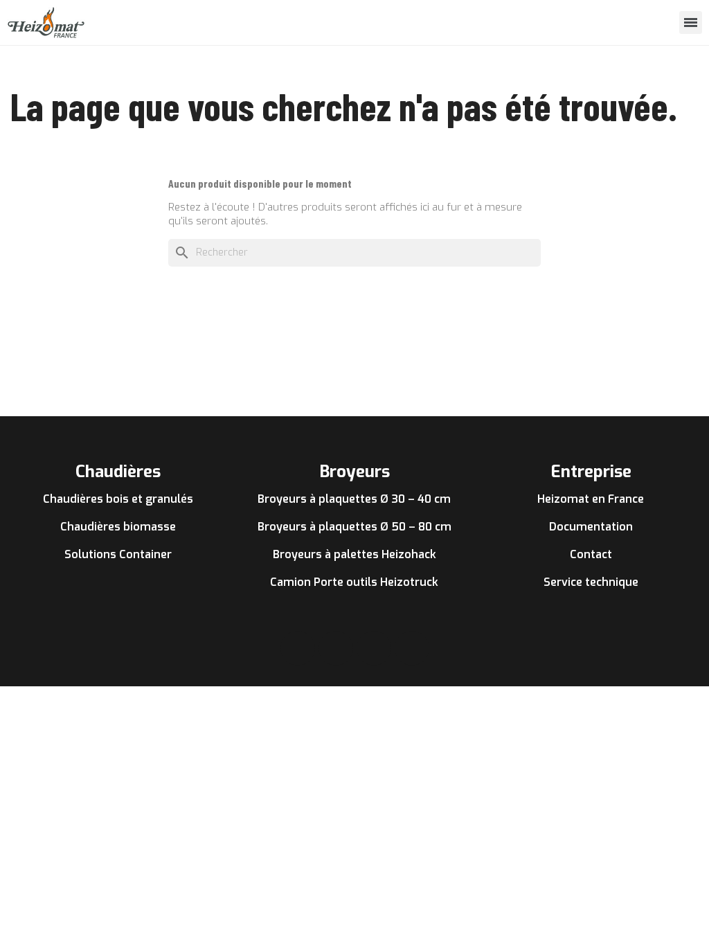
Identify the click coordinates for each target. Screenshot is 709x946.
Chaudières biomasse (118, 526)
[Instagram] (335, 648)
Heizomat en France (590, 499)
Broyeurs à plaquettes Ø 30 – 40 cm (354, 499)
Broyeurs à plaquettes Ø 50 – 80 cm (354, 526)
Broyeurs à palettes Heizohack (354, 554)
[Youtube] (374, 648)
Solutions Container (118, 554)
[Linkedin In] (412, 648)
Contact (591, 554)
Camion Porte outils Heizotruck (354, 582)
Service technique (591, 582)
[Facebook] (297, 648)
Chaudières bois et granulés (118, 499)
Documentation (591, 526)
